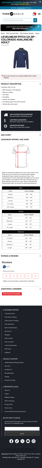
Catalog (7, 377)
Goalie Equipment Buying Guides (14, 362)
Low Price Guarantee (11, 345)
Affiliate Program (9, 397)
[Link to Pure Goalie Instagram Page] (33, 443)
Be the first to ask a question (12, 293)
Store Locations (9, 342)
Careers (7, 394)
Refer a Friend (9, 338)
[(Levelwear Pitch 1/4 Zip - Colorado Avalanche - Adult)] (21, 58)
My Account (8, 331)
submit (22, 434)
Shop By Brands (9, 373)
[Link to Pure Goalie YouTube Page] (28, 443)
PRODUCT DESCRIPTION (11, 84)
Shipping (7, 335)
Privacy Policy (9, 404)
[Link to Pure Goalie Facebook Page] (11, 443)
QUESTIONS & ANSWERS (11, 289)
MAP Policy (8, 349)
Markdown (21, 8)
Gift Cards (7, 366)
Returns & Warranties (11, 328)
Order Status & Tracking (11, 320)
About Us (7, 390)
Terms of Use (8, 408)
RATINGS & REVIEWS (9, 256)
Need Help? (5, 454)
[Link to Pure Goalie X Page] (22, 443)
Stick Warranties (9, 324)
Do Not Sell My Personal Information (15, 411)
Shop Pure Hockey (10, 380)
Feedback (7, 352)
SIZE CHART (6, 135)
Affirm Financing (9, 401)
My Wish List (8, 369)
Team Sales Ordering (11, 317)
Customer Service (10, 313)
